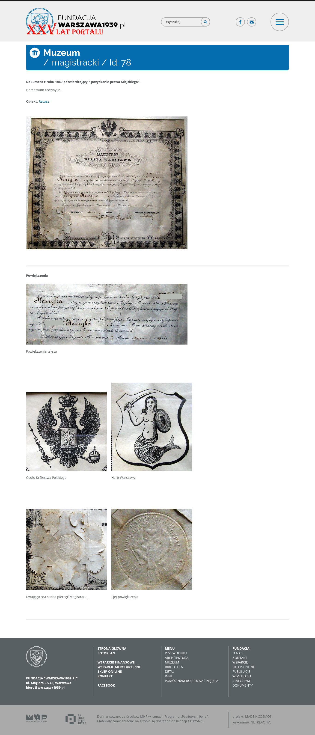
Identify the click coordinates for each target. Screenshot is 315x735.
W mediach (241, 676)
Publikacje (241, 671)
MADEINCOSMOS (258, 716)
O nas (237, 653)
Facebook (240, 20)
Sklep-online (243, 667)
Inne (169, 676)
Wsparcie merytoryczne (119, 667)
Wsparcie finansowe (116, 662)
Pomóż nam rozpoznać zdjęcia (191, 680)
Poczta (251, 20)
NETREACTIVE (261, 722)
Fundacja (241, 648)
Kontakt (105, 676)
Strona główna (112, 648)
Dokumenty (242, 685)
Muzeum (172, 662)
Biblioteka (174, 667)
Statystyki (241, 680)
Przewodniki (176, 653)
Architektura (176, 657)
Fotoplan (106, 653)
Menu (170, 648)
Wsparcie (240, 662)
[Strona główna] (75, 21)
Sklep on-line (110, 671)
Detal (169, 671)
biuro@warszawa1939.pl (45, 687)
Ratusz (44, 101)
